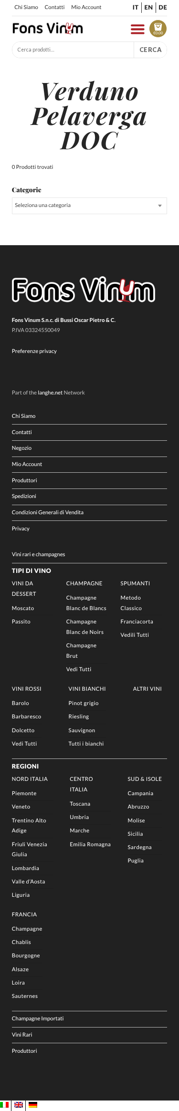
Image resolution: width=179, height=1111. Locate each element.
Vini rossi (27, 689)
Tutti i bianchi (86, 744)
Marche (79, 831)
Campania (141, 793)
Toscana (80, 804)
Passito (21, 622)
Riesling (79, 717)
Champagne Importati (38, 1019)
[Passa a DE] (33, 1105)
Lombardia (25, 868)
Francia (24, 915)
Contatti (55, 7)
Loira (18, 983)
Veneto (21, 807)
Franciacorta (137, 622)
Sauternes (25, 996)
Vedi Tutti (79, 669)
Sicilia (135, 834)
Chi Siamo (26, 7)
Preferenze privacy (34, 351)
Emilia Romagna (90, 844)
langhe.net (50, 393)
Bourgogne (26, 956)
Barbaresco (27, 717)
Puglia (136, 861)
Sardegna (140, 847)
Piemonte (24, 793)
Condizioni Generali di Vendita (48, 512)
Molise (136, 821)
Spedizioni (24, 496)
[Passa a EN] (18, 1105)
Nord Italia (30, 779)
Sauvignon (82, 730)
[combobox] (89, 205)
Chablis (21, 942)
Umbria (79, 817)
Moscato (23, 608)
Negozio (22, 448)
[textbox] (89, 205)
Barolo (20, 703)
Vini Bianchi (87, 689)
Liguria (21, 895)
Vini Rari (22, 1035)
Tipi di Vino (31, 570)
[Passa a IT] (4, 1105)
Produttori (24, 481)
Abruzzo (138, 807)
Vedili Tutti (135, 635)
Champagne (84, 584)
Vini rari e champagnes (38, 554)
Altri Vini (147, 689)
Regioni (25, 766)
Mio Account (86, 7)
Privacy (21, 529)
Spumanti (135, 584)
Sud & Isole (145, 779)
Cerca (150, 49)
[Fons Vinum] (48, 32)
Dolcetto (23, 730)
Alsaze (20, 969)
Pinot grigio (84, 703)
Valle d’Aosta (28, 882)
